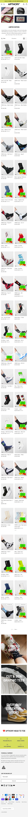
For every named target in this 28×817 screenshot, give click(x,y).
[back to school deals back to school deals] (21, 168)
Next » (16, 629)
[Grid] (24, 38)
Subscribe (14, 780)
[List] (26, 38)
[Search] (4, 4)
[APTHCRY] (14, 4)
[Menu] (1, 4)
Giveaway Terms (3, 803)
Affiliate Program (10, 803)
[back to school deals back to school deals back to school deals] (21, 515)
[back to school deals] (7, 48)
